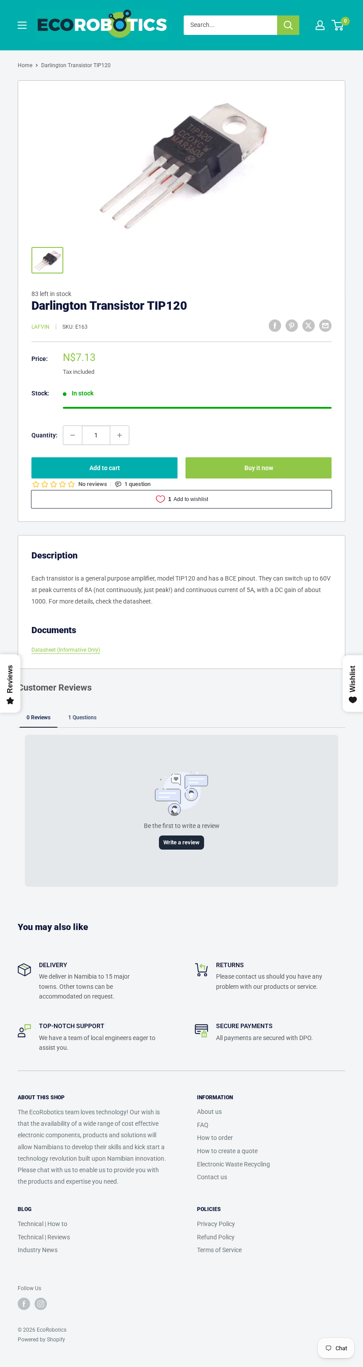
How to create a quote (227, 1150)
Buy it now (258, 467)
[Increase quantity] (119, 435)
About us (209, 1111)
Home (25, 65)
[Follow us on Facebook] (24, 1304)
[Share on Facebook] (275, 325)
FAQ (203, 1124)
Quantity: (44, 435)
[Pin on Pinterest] (292, 325)
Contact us (212, 1177)
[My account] (320, 25)
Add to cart (104, 467)
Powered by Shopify (41, 1340)
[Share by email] (325, 325)
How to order (215, 1137)
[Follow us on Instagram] (41, 1304)
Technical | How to (42, 1223)
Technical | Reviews (44, 1237)
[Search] (288, 25)
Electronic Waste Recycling (233, 1164)
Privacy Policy (216, 1223)
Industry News (38, 1249)
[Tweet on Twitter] (308, 325)
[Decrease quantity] (72, 435)
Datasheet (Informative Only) (65, 650)
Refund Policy (216, 1237)
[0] (338, 25)
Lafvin (40, 327)
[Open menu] (22, 25)
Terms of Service (219, 1249)
